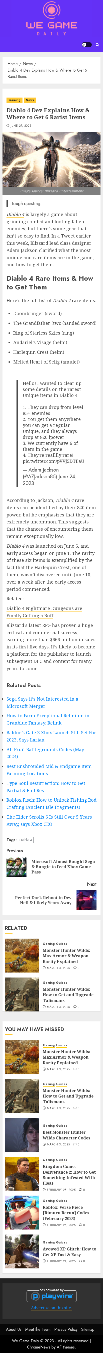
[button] (5, 44)
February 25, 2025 (61, 1190)
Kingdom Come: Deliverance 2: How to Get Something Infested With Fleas (69, 1175)
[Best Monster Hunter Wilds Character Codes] (22, 1135)
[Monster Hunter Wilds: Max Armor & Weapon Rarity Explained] (22, 956)
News (30, 100)
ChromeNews (38, 1347)
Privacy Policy (66, 1329)
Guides (61, 944)
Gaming (14, 100)
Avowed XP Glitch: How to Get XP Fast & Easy (69, 1251)
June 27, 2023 (21, 126)
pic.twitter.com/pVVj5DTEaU (53, 461)
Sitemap (87, 1329)
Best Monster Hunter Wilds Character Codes (66, 1134)
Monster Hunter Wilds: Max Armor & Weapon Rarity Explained (66, 956)
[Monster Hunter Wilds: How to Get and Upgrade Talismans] (22, 994)
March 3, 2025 (58, 968)
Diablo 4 (26, 840)
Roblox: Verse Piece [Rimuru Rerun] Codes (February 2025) (66, 1213)
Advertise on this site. (51, 1308)
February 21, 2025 (61, 1261)
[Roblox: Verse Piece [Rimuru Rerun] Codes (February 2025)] (22, 1213)
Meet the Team (37, 1329)
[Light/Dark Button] (87, 44)
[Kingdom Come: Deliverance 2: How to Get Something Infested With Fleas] (22, 1174)
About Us (14, 1329)
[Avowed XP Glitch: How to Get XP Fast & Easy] (22, 1251)
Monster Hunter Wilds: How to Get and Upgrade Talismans (68, 994)
